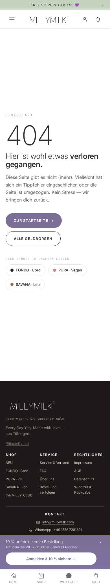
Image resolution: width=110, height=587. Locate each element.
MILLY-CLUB (19, 495)
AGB (77, 471)
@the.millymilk (17, 443)
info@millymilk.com (58, 522)
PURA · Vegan (70, 270)
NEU (9, 462)
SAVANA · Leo (28, 284)
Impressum (83, 462)
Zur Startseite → (34, 220)
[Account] (84, 19)
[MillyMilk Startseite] (48, 19)
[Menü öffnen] (12, 19)
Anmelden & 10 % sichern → (51, 558)
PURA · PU (14, 479)
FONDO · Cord (28, 270)
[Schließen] (100, 543)
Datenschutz (84, 479)
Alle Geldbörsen (33, 238)
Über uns (47, 479)
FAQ (43, 471)
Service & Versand (54, 462)
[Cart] (98, 19)
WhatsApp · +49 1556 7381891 (58, 530)
